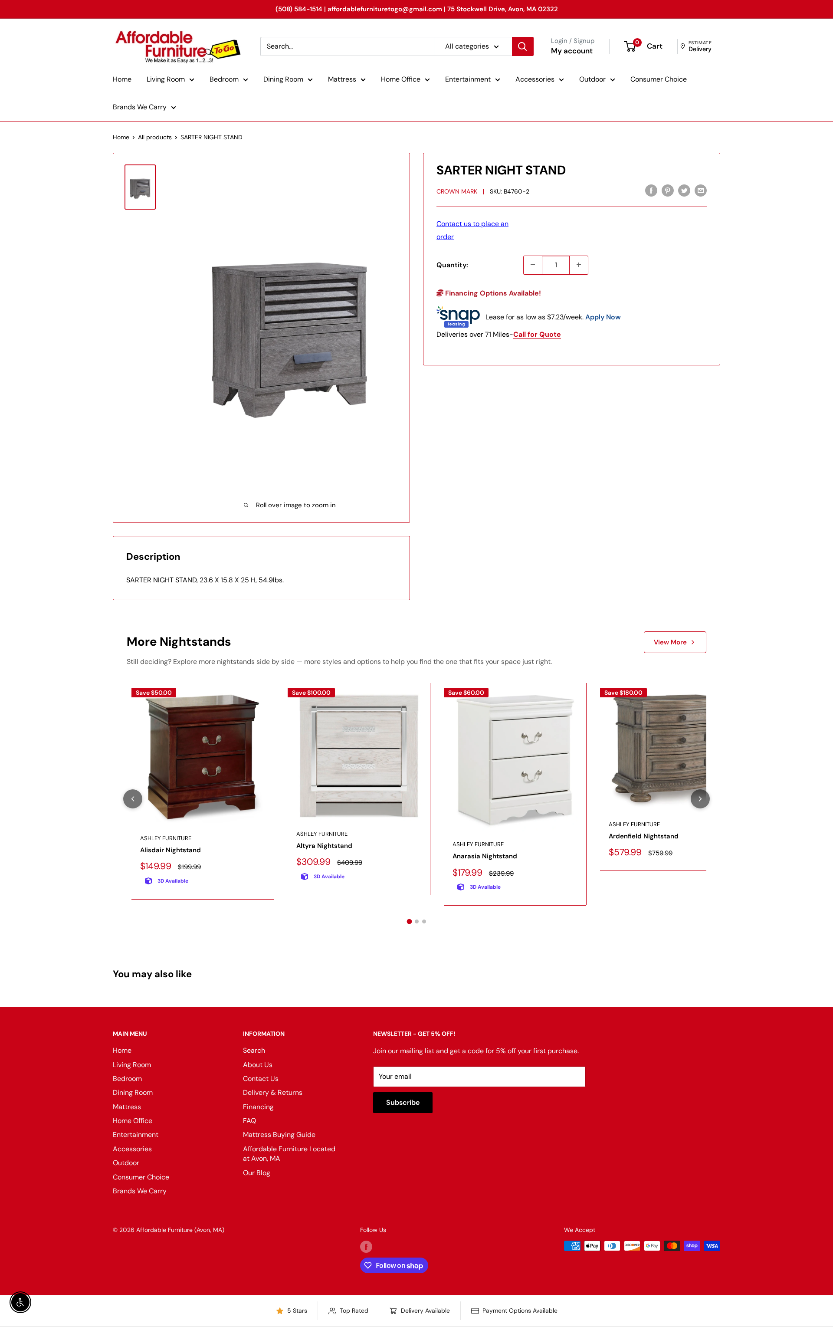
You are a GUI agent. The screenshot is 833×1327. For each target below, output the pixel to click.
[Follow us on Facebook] (366, 1247)
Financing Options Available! (492, 292)
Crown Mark (456, 191)
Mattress (342, 79)
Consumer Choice (658, 79)
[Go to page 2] (417, 921)
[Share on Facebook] (651, 190)
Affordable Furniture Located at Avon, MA (289, 1153)
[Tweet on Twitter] (684, 190)
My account (572, 51)
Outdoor (592, 79)
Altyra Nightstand (324, 845)
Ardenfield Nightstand (644, 836)
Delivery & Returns (272, 1092)
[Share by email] (701, 190)
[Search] (523, 46)
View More (670, 642)
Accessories (534, 79)
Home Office (400, 79)
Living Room (166, 79)
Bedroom (224, 79)
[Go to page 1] (409, 921)
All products (155, 137)
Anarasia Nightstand (485, 856)
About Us (257, 1064)
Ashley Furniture (165, 838)
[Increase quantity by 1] (579, 265)
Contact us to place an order (472, 230)
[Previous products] (132, 798)
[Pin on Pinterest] (668, 190)
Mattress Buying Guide (279, 1134)
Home (122, 79)
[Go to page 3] (424, 921)
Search (254, 1050)
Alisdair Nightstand (170, 850)
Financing (258, 1106)
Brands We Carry (140, 107)
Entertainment (468, 79)
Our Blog (256, 1172)
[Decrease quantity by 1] (533, 265)
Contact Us (261, 1078)
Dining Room (283, 79)
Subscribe (403, 1102)
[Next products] (700, 798)
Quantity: (452, 264)
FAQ (249, 1120)
